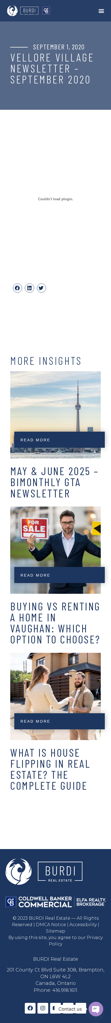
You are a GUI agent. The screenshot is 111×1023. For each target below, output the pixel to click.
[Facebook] (30, 1008)
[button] (101, 10)
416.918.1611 (64, 990)
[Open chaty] (96, 1009)
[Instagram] (42, 1008)
